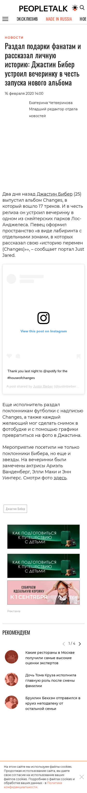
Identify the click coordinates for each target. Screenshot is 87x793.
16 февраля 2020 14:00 (24, 93)
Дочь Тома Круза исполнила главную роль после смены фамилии (50, 680)
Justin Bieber (43, 386)
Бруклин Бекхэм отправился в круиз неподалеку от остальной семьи (52, 703)
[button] (79, 643)
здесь (60, 478)
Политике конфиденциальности (33, 785)
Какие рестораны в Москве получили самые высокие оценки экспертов (50, 657)
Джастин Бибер (54, 194)
